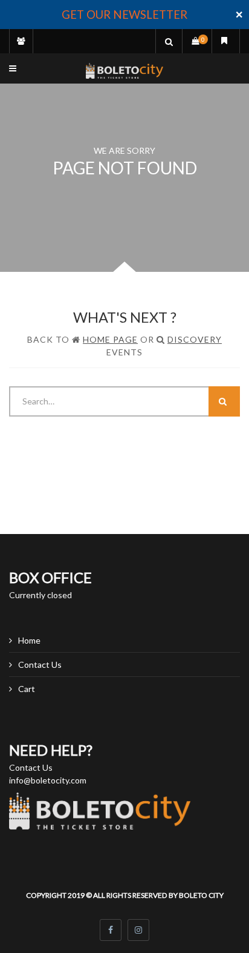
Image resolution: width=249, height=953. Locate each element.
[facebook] (110, 930)
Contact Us (40, 664)
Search (224, 401)
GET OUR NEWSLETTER (124, 14)
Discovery (194, 339)
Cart (26, 689)
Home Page (110, 339)
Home (29, 640)
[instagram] (138, 930)
